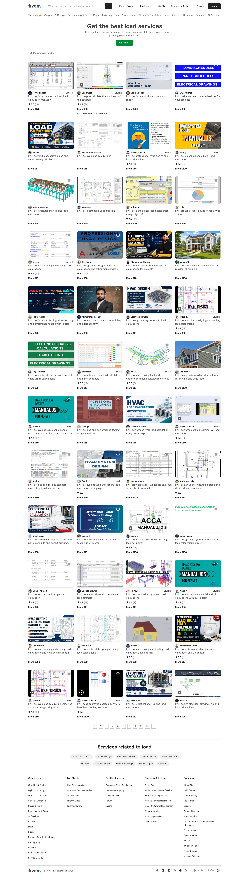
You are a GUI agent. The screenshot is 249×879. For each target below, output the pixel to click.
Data (30, 827)
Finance (200, 15)
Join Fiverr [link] (124, 43)
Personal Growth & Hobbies (41, 837)
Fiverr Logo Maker (153, 816)
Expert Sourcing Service (156, 796)
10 (147, 726)
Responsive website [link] (126, 757)
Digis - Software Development (159, 806)
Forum (109, 801)
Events (109, 806)
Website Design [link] (104, 757)
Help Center (189, 790)
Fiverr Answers (74, 806)
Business (188, 15)
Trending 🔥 (34, 15)
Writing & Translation (150, 15)
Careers (187, 806)
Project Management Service (158, 790)
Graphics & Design (54, 15)
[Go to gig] (51, 76)
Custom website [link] (102, 764)
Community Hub (113, 796)
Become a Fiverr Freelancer (119, 785)
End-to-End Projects (37, 853)
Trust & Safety (190, 796)
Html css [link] (85, 764)
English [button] (200, 870)
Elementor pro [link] (146, 764)
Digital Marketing (102, 15)
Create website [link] (149, 757)
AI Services (33, 816)
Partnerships (190, 830)
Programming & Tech (79, 15)
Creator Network (192, 836)
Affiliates (188, 841)
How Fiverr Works (75, 785)
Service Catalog (35, 858)
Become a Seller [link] (180, 6)
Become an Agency (115, 790)
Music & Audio (172, 15)
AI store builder (152, 811)
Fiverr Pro (149, 785)
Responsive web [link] (170, 757)
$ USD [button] (211, 870)
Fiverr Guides (73, 801)
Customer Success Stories (79, 790)
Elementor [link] (163, 764)
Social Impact (190, 801)
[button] (127, 6)
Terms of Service (191, 811)
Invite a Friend (190, 846)
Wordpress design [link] (124, 764)
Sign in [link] (200, 6)
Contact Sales (151, 822)
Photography (34, 842)
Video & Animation (125, 15)
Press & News (190, 851)
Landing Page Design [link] (81, 757)
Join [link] (214, 6)
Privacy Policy (190, 816)
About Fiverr (190, 785)
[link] (157, 870)
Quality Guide (73, 796)
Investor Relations (192, 856)
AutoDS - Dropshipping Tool (158, 801)
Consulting (33, 822)
